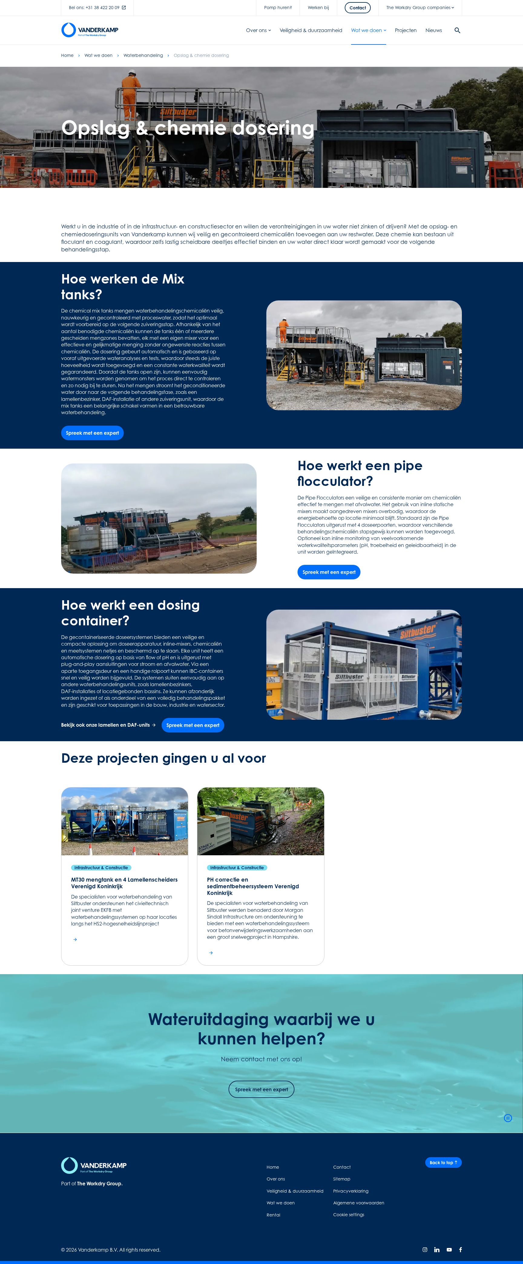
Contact (342, 1167)
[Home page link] (89, 30)
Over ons (256, 30)
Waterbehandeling (143, 55)
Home (67, 55)
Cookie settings (348, 1214)
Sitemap (341, 1178)
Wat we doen (366, 30)
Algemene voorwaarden (358, 1202)
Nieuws (434, 30)
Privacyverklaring (350, 1191)
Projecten (406, 30)
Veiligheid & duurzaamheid (311, 30)
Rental (273, 1214)
